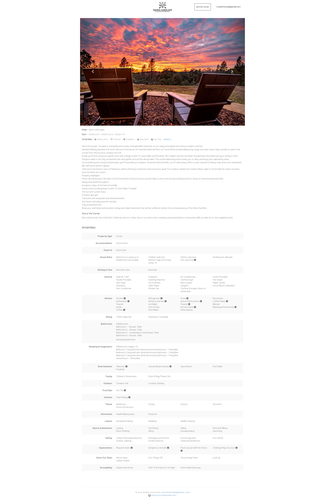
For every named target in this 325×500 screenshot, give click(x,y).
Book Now (203, 7)
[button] (92, 71)
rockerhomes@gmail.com (228, 6)
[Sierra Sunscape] (162, 7)
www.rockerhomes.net (164, 495)
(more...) (167, 139)
